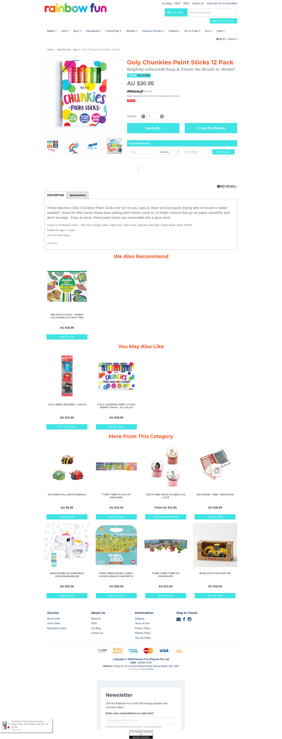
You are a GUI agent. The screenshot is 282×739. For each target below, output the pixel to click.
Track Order (53, 623)
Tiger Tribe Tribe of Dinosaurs (166, 575)
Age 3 (76, 49)
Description (55, 195)
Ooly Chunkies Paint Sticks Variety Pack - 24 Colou (116, 406)
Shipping (139, 618)
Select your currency (223, 21)
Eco (207, 31)
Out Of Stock (67, 427)
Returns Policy (143, 633)
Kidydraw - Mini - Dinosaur (215, 494)
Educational (92, 31)
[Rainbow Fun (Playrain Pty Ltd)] (76, 7)
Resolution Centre (56, 628)
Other (220, 31)
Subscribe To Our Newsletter (222, 3)
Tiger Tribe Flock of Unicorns (116, 496)
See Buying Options (165, 517)
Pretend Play (113, 31)
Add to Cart (67, 337)
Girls (64, 31)
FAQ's (177, 3)
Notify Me (153, 128)
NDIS (186, 3)
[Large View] (52, 146)
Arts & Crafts (191, 31)
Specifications (78, 195)
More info (147, 91)
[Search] (234, 12)
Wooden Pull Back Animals (67, 494)
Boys (77, 31)
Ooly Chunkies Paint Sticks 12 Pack (101, 49)
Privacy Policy (142, 628)
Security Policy (143, 637)
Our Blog (167, 3)
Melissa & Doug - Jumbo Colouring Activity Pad (67, 316)
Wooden (131, 31)
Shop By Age (64, 49)
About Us (96, 618)
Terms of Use (142, 623)
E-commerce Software (138, 669)
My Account (53, 618)
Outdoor (173, 31)
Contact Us (198, 3)
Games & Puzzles (152, 31)
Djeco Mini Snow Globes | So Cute (166, 496)
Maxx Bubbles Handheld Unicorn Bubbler (67, 575)
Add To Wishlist (212, 128)
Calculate (224, 152)
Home (50, 49)
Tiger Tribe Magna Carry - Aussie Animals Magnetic (116, 575)
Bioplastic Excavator (215, 573)
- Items (227, 39)
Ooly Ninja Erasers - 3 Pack (67, 404)
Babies (51, 31)
